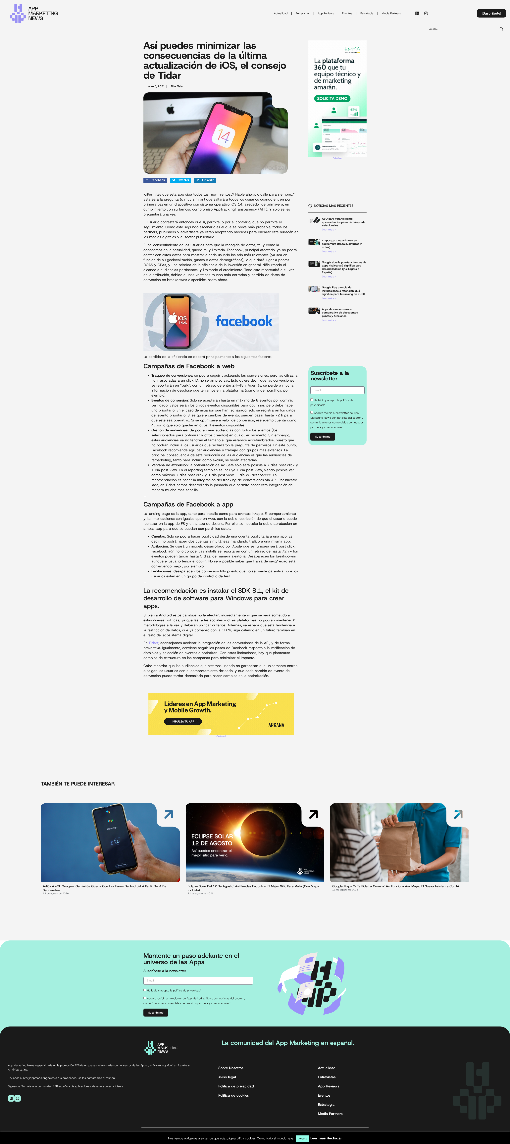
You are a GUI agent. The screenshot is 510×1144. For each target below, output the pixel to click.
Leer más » (329, 229)
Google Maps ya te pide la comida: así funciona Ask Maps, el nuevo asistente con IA (395, 886)
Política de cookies (233, 1095)
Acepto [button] (302, 1138)
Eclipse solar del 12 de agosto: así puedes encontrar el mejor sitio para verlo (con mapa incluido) (253, 888)
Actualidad (280, 13)
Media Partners (391, 13)
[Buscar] (501, 28)
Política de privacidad (236, 1086)
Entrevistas (303, 13)
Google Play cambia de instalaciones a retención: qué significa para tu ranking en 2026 (343, 291)
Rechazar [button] (334, 1138)
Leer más (318, 1138)
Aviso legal (227, 1077)
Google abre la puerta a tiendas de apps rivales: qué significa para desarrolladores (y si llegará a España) (344, 267)
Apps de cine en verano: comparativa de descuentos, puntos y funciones (340, 312)
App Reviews (326, 13)
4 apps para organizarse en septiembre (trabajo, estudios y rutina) (342, 244)
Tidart (153, 643)
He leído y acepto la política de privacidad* (174, 990)
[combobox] (461, 28)
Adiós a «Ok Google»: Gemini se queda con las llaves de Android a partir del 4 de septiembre (104, 888)
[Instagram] (426, 13)
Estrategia (367, 13)
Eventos (347, 13)
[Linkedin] (417, 13)
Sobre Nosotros (230, 1068)
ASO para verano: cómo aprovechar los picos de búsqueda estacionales (343, 222)
